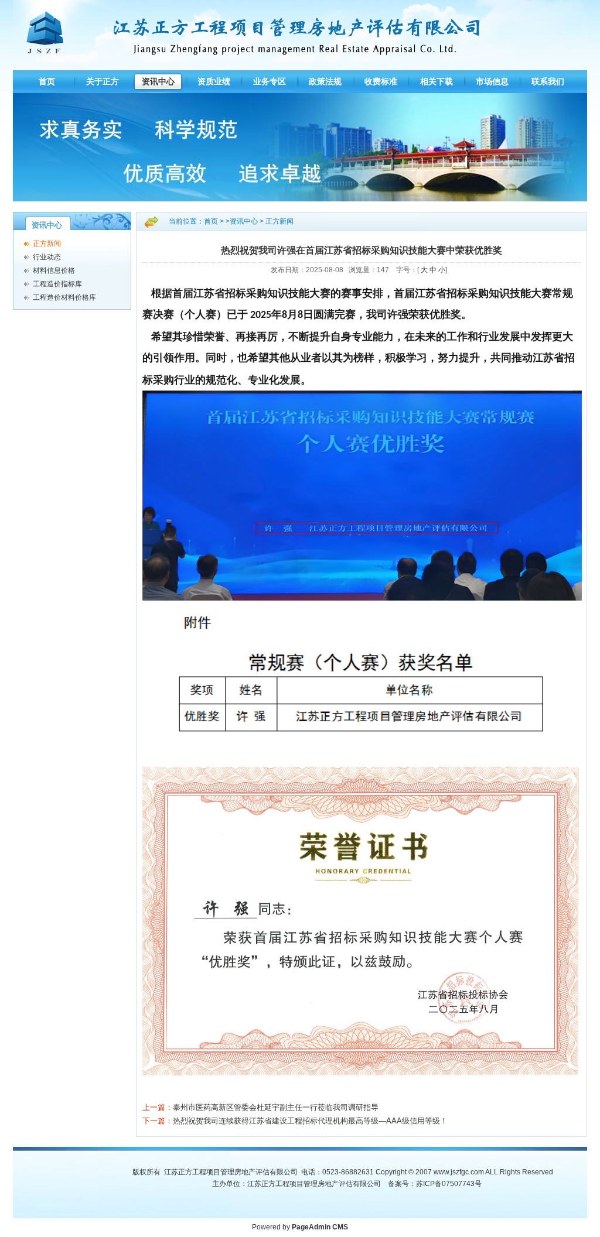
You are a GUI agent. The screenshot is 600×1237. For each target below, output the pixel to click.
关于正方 (102, 81)
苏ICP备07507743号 (449, 1184)
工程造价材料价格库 (64, 297)
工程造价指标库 (57, 284)
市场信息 (492, 81)
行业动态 (47, 257)
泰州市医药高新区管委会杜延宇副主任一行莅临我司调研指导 (276, 1107)
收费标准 (380, 81)
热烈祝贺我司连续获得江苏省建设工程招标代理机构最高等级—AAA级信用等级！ (310, 1120)
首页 (47, 81)
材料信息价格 (54, 270)
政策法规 (325, 81)
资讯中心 (158, 81)
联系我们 (547, 81)
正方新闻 (47, 243)
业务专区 (269, 81)
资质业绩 (213, 81)
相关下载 (436, 81)
